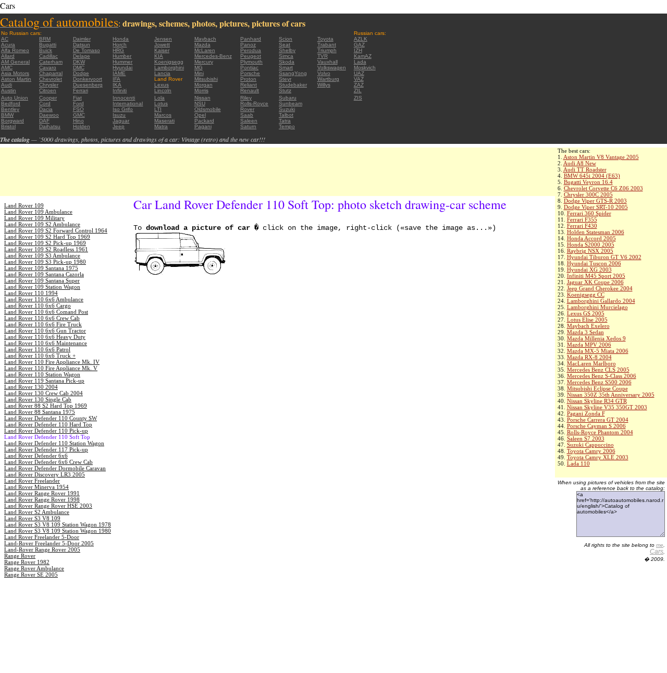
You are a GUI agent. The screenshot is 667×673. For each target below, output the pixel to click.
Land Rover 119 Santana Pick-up (44, 380)
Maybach (205, 39)
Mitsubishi (206, 79)
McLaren (204, 50)
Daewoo (49, 115)
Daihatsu (49, 126)
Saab (246, 115)
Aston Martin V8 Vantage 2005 (601, 157)
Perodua (250, 50)
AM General (15, 62)
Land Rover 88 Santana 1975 (39, 412)
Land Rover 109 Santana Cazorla (44, 274)
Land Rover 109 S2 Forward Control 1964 (55, 230)
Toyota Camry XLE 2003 (597, 457)
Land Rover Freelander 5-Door (41, 537)
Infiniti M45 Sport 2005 (596, 276)
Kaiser (161, 50)
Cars (656, 551)
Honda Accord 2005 (591, 238)
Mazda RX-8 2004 (589, 357)
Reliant (248, 85)
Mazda (202, 44)
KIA (158, 56)
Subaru (288, 98)
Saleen (248, 121)
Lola (159, 98)
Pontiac (249, 67)
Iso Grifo (123, 109)
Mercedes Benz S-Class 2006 (601, 376)
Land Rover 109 (24, 205)
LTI (158, 109)
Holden (81, 126)
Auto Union (14, 98)
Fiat (77, 98)
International (128, 103)
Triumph (327, 50)
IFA (116, 79)
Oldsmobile (207, 109)
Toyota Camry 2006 (591, 451)
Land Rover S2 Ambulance (36, 512)
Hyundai (122, 67)
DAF (44, 121)
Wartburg (328, 79)
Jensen (163, 39)
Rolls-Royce (254, 103)
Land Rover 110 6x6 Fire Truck (43, 324)
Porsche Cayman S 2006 (596, 426)
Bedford (10, 103)
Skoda (286, 62)
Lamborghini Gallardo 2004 (601, 301)
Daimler (82, 39)
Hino (78, 121)
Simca (286, 56)
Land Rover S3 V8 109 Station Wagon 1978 (57, 524)
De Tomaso (86, 50)
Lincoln (162, 90)
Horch (120, 44)
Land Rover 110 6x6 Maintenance (45, 343)
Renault (249, 90)
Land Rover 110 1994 (31, 293)
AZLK (360, 39)
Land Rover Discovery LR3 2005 (44, 474)
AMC (7, 67)
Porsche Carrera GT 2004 (597, 420)
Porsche (250, 73)
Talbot (286, 115)
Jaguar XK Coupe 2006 (595, 282)
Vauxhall (327, 62)
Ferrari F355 (582, 219)
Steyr (285, 79)
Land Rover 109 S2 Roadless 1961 (46, 249)
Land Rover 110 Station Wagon (42, 374)
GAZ (359, 44)
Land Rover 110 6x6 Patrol (37, 349)
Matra (161, 126)
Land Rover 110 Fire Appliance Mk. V (50, 368)
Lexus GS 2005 (585, 313)
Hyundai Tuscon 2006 (594, 263)
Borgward (12, 121)
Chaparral (51, 73)
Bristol (8, 126)
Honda (121, 39)
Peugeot (250, 56)
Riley (246, 98)
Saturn (248, 126)
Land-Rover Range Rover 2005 (42, 549)
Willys (323, 85)
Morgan (203, 85)
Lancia (162, 73)
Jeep (119, 126)
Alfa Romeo (15, 50)
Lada (360, 62)
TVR (322, 56)
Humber (122, 56)
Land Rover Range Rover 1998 (42, 499)
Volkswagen (331, 67)
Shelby (287, 50)
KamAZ (363, 56)
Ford (78, 103)
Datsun (81, 44)
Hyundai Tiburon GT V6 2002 (604, 257)
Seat (284, 44)
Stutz (285, 90)
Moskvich (365, 67)
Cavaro (47, 67)
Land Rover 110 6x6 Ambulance (43, 299)
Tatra (285, 121)
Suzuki (287, 109)
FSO (78, 109)
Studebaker (293, 85)
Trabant (326, 44)
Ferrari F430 (582, 226)
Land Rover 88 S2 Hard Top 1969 (45, 405)
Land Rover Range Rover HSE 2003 (48, 506)
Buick (45, 50)
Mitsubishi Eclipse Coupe (597, 388)
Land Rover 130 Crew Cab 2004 (43, 393)
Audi (6, 85)
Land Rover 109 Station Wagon (42, 287)
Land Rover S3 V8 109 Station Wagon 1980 (57, 531)
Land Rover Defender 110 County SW (50, 418)
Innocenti (124, 98)
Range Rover (19, 556)
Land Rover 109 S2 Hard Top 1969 (47, 237)
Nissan (202, 98)
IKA (117, 85)
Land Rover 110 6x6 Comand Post (46, 312)
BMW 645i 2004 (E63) (592, 176)
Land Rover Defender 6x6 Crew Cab (48, 462)
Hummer (122, 62)
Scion (285, 39)
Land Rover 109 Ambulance (38, 212)
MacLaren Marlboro (591, 363)
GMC (79, 115)
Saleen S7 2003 (585, 438)
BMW (7, 115)
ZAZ (359, 85)
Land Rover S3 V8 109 (32, 518)
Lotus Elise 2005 (587, 319)
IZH (358, 50)
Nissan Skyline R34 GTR (597, 401)
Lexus (161, 85)
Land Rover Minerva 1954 (36, 487)
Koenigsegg (168, 62)
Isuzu (119, 115)
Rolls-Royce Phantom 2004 (600, 432)
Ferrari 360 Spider (589, 213)
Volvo (323, 73)
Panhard (250, 39)
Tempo (287, 126)
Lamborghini (169, 67)
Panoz (248, 44)
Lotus (161, 103)
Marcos (162, 115)
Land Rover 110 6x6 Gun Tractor (45, 330)
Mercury (203, 62)
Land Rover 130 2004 (31, 387)
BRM (45, 39)
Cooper (48, 98)
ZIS (358, 98)
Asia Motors (15, 73)
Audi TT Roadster (585, 169)
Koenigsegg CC (585, 294)
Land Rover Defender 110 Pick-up (46, 430)
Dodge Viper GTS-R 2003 (595, 201)
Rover (247, 109)
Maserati (164, 121)
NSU (199, 103)
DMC (78, 67)
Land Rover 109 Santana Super (42, 280)
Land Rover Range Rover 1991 (42, 493)
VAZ (359, 79)
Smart (286, 67)
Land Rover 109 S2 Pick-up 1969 (45, 243)
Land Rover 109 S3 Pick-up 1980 (45, 262)
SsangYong (293, 73)
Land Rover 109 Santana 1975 (41, 268)
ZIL (358, 90)
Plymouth (251, 62)
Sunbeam (290, 103)
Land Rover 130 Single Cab (37, 399)
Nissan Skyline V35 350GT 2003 (607, 407)
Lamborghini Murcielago (597, 307)
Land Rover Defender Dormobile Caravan (55, 468)
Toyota (325, 39)
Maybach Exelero (588, 326)
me (659, 545)
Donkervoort (87, 79)
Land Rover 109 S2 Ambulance (42, 224)
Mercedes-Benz (213, 56)
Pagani (203, 126)
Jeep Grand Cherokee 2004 (600, 288)
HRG (118, 50)
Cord (45, 103)
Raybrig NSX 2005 (590, 251)
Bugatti (47, 44)
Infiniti (120, 90)
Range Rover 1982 (27, 562)
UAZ (359, 73)
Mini (199, 73)
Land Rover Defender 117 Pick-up (46, 449)
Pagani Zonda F (586, 413)
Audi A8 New (579, 163)
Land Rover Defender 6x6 (36, 455)
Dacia (46, 109)
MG (198, 67)
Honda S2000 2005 (590, 244)
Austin (8, 90)
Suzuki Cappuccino (590, 445)
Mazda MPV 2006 (589, 344)
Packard (204, 121)
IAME (119, 73)
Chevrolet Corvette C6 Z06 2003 (603, 188)
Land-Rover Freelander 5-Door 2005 (49, 543)
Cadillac (48, 56)
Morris (201, 90)
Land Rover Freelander (32, 481)
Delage (81, 56)
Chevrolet (50, 79)
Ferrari (80, 90)
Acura (8, 44)
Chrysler (48, 85)
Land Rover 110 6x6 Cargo (37, 305)
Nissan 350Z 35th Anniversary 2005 (610, 394)
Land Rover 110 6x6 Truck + (40, 355)
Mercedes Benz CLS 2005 (598, 369)
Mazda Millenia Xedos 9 (596, 338)
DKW (79, 62)
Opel (200, 115)
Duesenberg (88, 85)
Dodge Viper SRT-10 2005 (596, 207)
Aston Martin (16, 79)
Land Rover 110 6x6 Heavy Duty (44, 337)
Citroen (47, 90)
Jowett (162, 44)
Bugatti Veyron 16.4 (588, 182)
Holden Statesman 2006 (595, 232)
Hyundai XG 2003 (589, 269)
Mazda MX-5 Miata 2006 (597, 351)
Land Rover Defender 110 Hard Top (48, 424)
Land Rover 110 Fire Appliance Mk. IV (52, 362)
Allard (8, 56)
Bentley (10, 109)
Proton (248, 79)
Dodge (81, 73)
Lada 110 (578, 463)
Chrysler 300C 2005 (588, 194)
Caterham (51, 62)
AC (4, 39)
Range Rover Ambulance (34, 568)
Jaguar (121, 121)
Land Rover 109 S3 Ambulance (42, 255)
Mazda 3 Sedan (585, 332)
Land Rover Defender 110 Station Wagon (54, 443)
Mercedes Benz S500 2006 (599, 382)
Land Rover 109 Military (34, 218)
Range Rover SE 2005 (31, 574)
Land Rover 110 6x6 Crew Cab (42, 318)
